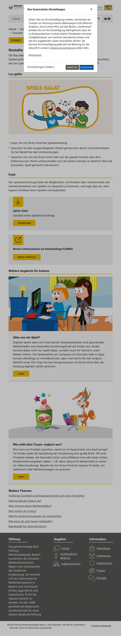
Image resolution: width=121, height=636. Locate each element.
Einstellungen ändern (40, 67)
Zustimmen (86, 67)
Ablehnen (72, 67)
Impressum (35, 55)
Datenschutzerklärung (62, 48)
